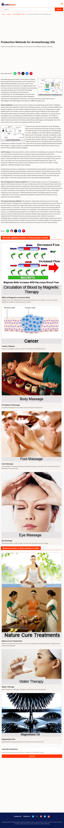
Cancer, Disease (8, 346)
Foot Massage (7, 464)
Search (59, 9)
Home (3, 14)
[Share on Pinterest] (31, 73)
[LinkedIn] (45, 816)
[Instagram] (48, 816)
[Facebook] (33, 816)
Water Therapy (8, 687)
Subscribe (32, 756)
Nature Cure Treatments (12, 641)
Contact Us (17, 816)
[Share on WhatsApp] (15, 73)
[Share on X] (23, 73)
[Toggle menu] (61, 4)
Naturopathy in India (19, 14)
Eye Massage (7, 541)
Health (9, 14)
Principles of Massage (11, 405)
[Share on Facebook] (27, 73)
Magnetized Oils (8, 739)
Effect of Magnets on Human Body (16, 297)
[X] (37, 816)
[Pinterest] (41, 816)
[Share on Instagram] (19, 73)
